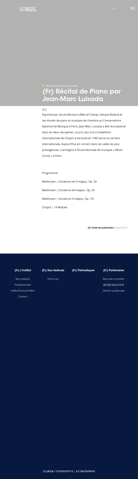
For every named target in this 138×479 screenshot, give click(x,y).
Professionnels (23, 284)
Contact (22, 296)
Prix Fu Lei (53, 278)
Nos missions (23, 278)
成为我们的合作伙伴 (113, 284)
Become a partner (113, 278)
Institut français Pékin (23, 290)
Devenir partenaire (114, 290)
